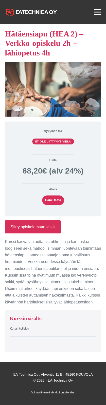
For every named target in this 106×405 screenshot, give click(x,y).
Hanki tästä (53, 200)
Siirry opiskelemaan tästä (33, 227)
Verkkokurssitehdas (63, 392)
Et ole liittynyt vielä (53, 141)
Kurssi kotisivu (19, 328)
